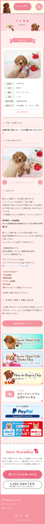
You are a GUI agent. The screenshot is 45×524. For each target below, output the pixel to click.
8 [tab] (28, 182)
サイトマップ (8, 508)
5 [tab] (21, 182)
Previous (4, 182)
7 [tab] (25, 182)
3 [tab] (17, 182)
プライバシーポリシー (11, 504)
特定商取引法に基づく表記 (12, 500)
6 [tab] (23, 182)
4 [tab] (19, 182)
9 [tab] (30, 182)
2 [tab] (14, 182)
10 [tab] (32, 182)
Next (40, 182)
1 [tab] (12, 182)
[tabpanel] (22, 162)
